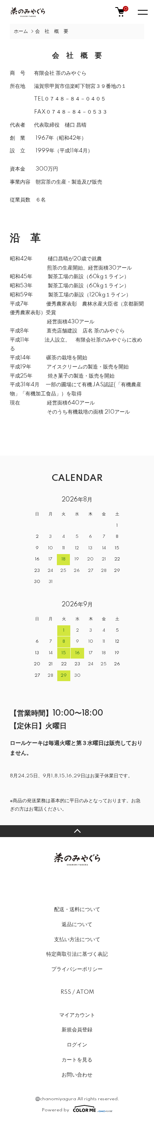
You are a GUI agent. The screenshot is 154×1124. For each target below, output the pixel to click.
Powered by (55, 1110)
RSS (65, 992)
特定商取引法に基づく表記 (77, 954)
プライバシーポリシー (77, 969)
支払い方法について (77, 939)
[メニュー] (142, 12)
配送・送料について (77, 909)
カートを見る (77, 1060)
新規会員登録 (77, 1030)
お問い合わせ (77, 1075)
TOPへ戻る (77, 831)
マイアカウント (77, 1015)
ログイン (77, 1045)
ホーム (21, 31)
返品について (77, 924)
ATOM (85, 992)
